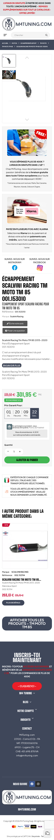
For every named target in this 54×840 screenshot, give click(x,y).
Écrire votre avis (16, 323)
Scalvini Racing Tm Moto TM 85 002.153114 (20, 579)
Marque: (6, 316)
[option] (25, 566)
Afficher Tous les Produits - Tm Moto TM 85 (27, 623)
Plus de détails (13, 603)
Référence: (7, 575)
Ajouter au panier (27, 460)
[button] (27, 686)
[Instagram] (38, 784)
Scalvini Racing (16, 316)
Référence (8, 311)
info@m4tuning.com (27, 755)
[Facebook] (32, 784)
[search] (46, 35)
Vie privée (35, 836)
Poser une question (16, 330)
